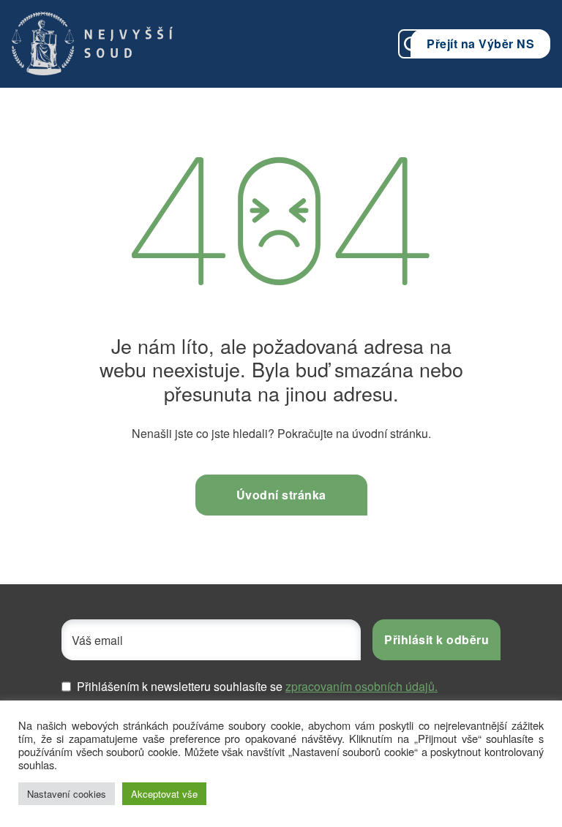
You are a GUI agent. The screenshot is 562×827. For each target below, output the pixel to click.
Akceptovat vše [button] (164, 794)
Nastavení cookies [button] (66, 794)
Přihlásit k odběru (436, 639)
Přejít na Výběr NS (480, 43)
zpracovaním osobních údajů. (361, 686)
